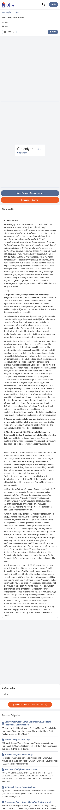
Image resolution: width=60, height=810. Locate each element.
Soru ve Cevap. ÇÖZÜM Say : (17, 740)
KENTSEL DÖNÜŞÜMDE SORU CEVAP (21, 769)
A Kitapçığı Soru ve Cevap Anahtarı (20, 787)
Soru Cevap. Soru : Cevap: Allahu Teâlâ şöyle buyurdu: (29, 802)
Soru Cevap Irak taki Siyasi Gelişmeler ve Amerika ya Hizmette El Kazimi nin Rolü (28, 723)
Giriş (53, 4)
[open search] (43, 4)
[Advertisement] (30, 69)
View (6, 694)
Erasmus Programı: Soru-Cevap (19, 754)
